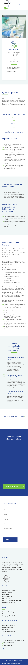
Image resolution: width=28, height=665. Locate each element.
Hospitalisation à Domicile (8, 590)
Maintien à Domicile (7, 592)
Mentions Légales (6, 663)
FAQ (3, 614)
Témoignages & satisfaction (9, 616)
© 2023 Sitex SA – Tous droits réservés (14, 660)
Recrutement (5, 629)
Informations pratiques (8, 627)
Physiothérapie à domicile (8, 602)
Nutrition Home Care (7, 596)
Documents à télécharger (8, 612)
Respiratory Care (6, 598)
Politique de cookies (15, 663)
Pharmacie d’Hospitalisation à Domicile (11, 600)
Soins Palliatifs (5, 594)
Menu (22, 5)
